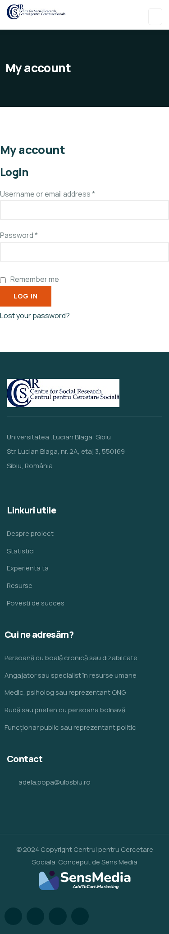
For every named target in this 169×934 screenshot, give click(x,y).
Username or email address (47, 194)
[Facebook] (35, 916)
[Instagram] (57, 916)
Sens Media (119, 862)
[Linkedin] (80, 916)
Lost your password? (35, 315)
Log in (26, 296)
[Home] (63, 393)
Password (19, 235)
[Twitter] (13, 916)
